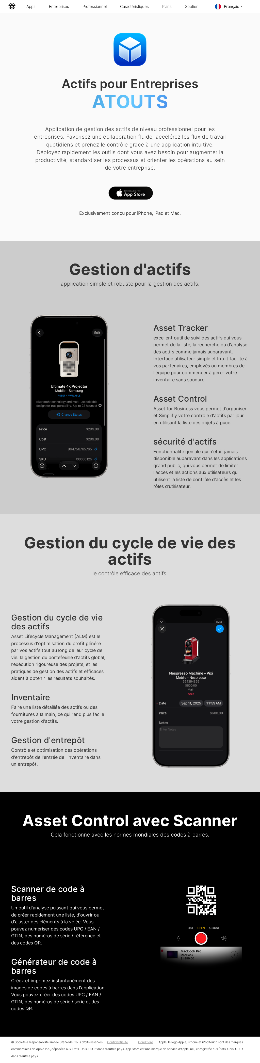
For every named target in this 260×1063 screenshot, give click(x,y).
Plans (167, 6)
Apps (31, 6)
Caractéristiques (134, 6)
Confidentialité (117, 1042)
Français (231, 6)
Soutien (192, 6)
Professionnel (95, 6)
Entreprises (59, 6)
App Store (130, 194)
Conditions (145, 1042)
